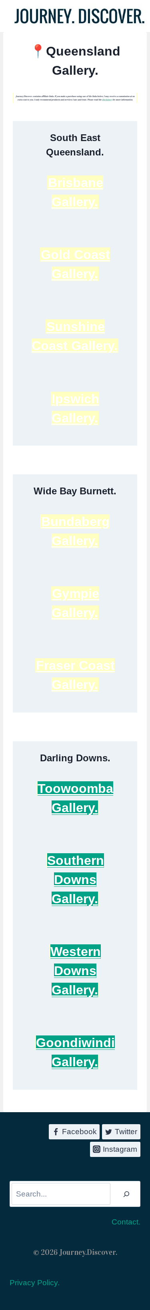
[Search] (126, 1194)
